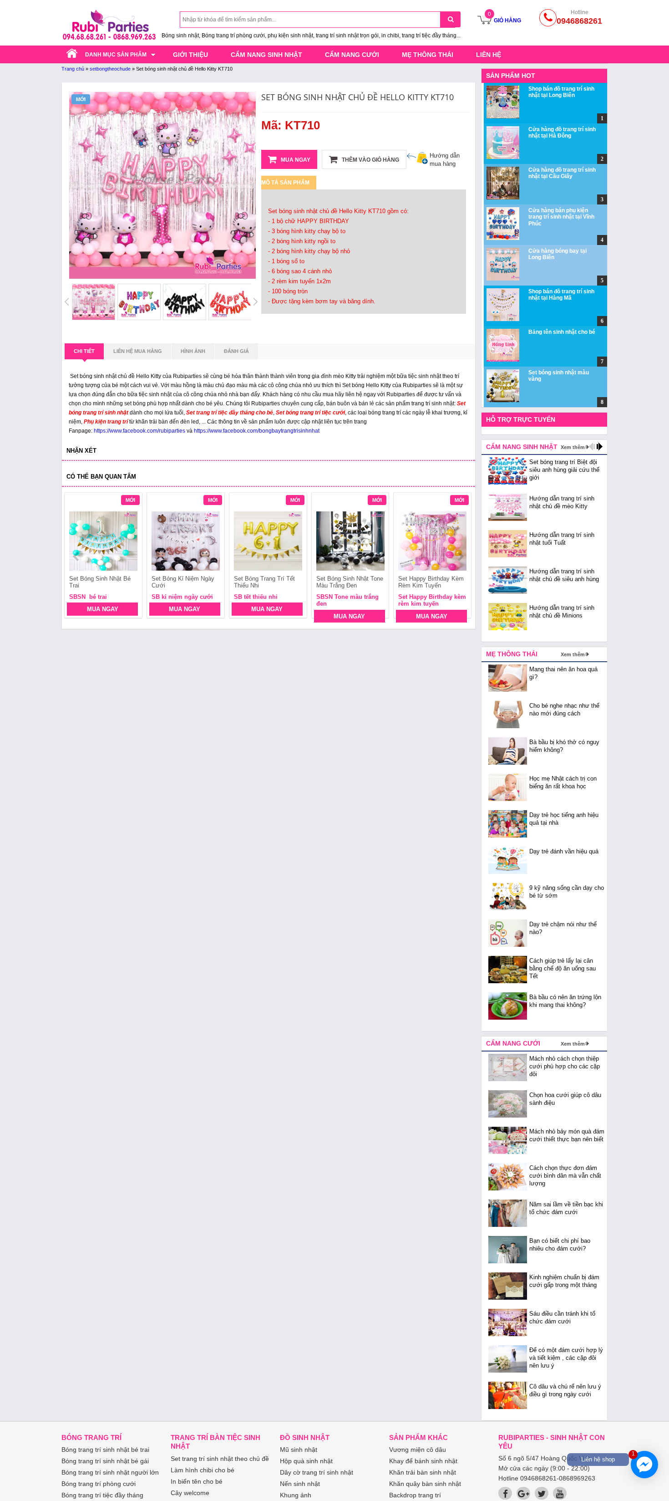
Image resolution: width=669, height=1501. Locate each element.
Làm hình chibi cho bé (202, 1470)
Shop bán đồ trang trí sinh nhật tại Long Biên (561, 92)
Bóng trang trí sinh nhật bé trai (105, 1449)
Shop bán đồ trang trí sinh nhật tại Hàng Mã (561, 294)
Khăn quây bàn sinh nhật (425, 1483)
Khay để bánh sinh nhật (423, 1461)
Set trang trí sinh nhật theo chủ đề (220, 1458)
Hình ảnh (193, 351)
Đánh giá (236, 351)
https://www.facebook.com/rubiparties (139, 431)
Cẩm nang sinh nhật (266, 54)
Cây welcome (190, 1492)
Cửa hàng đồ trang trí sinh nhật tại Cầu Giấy (562, 173)
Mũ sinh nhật (298, 1449)
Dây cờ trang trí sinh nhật (316, 1472)
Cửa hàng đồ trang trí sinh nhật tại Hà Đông (562, 132)
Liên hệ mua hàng (137, 351)
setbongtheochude (110, 68)
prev (77, 556)
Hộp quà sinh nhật (306, 1461)
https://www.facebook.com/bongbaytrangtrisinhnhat (256, 431)
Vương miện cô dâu (417, 1449)
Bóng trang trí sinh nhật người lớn (110, 1472)
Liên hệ (488, 54)
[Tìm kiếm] (450, 19)
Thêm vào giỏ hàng (369, 160)
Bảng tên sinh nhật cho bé (561, 332)
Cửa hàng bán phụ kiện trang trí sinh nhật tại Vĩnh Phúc (561, 217)
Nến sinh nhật (300, 1483)
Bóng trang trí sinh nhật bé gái (105, 1461)
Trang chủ (72, 68)
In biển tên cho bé (197, 1481)
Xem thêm (573, 447)
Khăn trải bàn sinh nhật (422, 1472)
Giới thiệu (190, 54)
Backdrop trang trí (415, 1495)
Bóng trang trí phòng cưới (98, 1483)
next (460, 556)
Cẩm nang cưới (352, 54)
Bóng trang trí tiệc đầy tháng (102, 1495)
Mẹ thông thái (427, 54)
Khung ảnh (295, 1495)
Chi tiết (84, 351)
